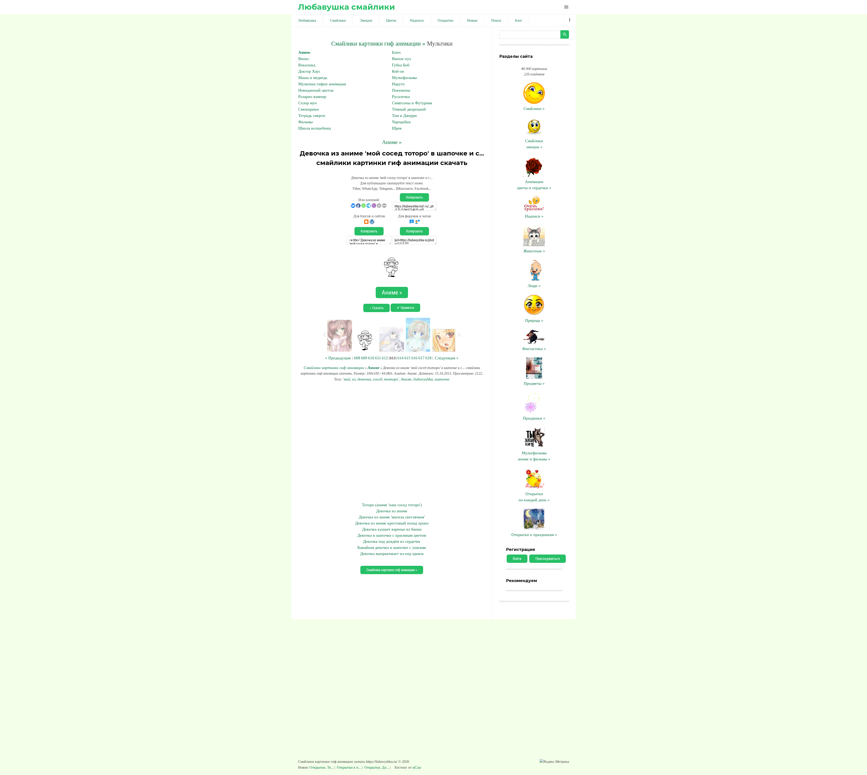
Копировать (414, 197)
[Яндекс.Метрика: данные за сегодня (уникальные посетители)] (554, 761)
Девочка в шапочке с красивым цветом (391, 535)
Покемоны (401, 90)
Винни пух (401, 58)
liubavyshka (423, 379)
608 (357, 358)
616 (414, 358)
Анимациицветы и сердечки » (534, 184)
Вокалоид (306, 65)
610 (371, 358)
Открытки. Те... (322, 767)
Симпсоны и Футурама (412, 103)
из (354, 379)
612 (385, 358)
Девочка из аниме (391, 511)
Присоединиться (547, 559)
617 (421, 358)
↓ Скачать (376, 308)
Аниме (304, 52)
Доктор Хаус (309, 71)
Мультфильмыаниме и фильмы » (534, 456)
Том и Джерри (404, 115)
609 (364, 358)
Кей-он (398, 71)
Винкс (303, 58)
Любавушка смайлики (346, 7)
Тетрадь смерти (311, 115)
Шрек (397, 128)
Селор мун (307, 103)
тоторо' (391, 379)
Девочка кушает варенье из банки (392, 529)
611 (378, 358)
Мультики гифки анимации (322, 84)
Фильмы (305, 122)
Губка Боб (400, 65)
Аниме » (392, 142)
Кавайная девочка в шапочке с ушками (391, 547)
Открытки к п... (349, 767)
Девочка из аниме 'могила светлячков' (392, 517)
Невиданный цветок (316, 90)
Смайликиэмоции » (534, 144)
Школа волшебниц (314, 128)
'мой (346, 379)
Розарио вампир (312, 96)
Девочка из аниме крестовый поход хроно (392, 523)
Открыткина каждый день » (534, 497)
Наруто (398, 84)
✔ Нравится (405, 308)
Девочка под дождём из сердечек (391, 541)
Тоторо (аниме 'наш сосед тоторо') (392, 505)
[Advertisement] (391, 442)
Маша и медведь (312, 77)
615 (407, 358)
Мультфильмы (404, 77)
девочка (364, 379)
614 (400, 358)
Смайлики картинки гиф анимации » (378, 43)
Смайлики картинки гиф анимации (334, 367)
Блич (396, 52)
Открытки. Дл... (377, 767)
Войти (517, 559)
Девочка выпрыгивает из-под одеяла (392, 553)
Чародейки (401, 122)
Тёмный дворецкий (409, 109)
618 (428, 358)
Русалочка (401, 96)
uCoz (417, 767)
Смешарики (308, 109)
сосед (377, 379)
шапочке (442, 379)
